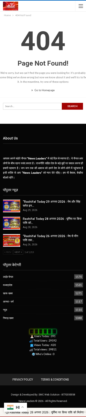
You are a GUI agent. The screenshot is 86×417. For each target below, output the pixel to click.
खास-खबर (8, 293)
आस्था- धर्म (8, 301)
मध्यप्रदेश (7, 285)
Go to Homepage (44, 90)
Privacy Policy (22, 379)
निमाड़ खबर (8, 318)
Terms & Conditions (55, 379)
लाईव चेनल (8, 276)
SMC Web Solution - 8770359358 (57, 394)
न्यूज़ (5, 309)
